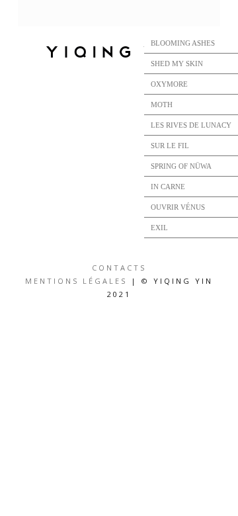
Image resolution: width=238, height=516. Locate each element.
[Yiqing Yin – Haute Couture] (119, 53)
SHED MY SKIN (177, 63)
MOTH (162, 104)
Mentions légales (76, 281)
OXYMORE (169, 84)
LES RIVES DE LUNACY (191, 125)
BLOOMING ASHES (183, 43)
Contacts (119, 268)
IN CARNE (168, 187)
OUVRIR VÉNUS (178, 207)
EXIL (159, 228)
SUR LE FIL (170, 146)
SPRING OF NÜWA (181, 166)
